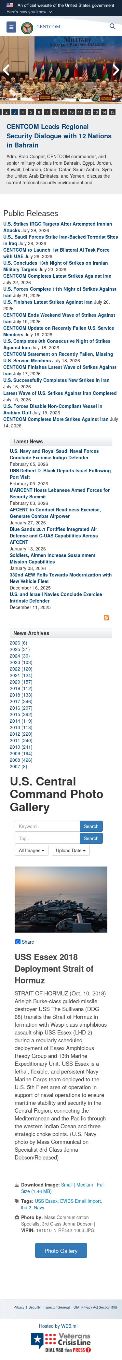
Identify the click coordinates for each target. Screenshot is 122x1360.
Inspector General (56, 1307)
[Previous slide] (6, 70)
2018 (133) (21, 694)
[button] (30, 11)
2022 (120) (21, 668)
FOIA (75, 1307)
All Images (30, 850)
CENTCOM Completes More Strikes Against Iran (56, 419)
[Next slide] (115, 70)
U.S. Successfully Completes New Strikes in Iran (56, 380)
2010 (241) (21, 746)
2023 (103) (21, 662)
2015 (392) (21, 714)
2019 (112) (21, 688)
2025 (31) (20, 649)
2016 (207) (21, 707)
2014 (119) (21, 720)
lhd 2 (26, 1207)
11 (80, 112)
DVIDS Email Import (80, 1201)
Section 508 (108, 1307)
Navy (39, 1207)
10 (72, 112)
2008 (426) (21, 759)
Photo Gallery (61, 1251)
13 (96, 112)
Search (91, 826)
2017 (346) (21, 701)
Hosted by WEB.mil (58, 1326)
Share (28, 941)
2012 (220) (21, 733)
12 (88, 112)
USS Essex (46, 1201)
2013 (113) (21, 727)
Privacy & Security (27, 1307)
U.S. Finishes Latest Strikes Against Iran (48, 301)
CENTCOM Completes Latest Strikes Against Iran (57, 275)
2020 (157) (21, 681)
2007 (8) (18, 766)
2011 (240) (21, 740)
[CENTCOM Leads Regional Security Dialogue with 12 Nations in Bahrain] (61, 70)
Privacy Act (89, 1307)
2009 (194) (21, 753)
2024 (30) (20, 655)
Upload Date (69, 850)
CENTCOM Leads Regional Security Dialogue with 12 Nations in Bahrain (59, 135)
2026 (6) (18, 642)
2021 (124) (21, 675)
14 (104, 112)
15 (112, 112)
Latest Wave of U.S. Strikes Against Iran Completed (60, 393)
